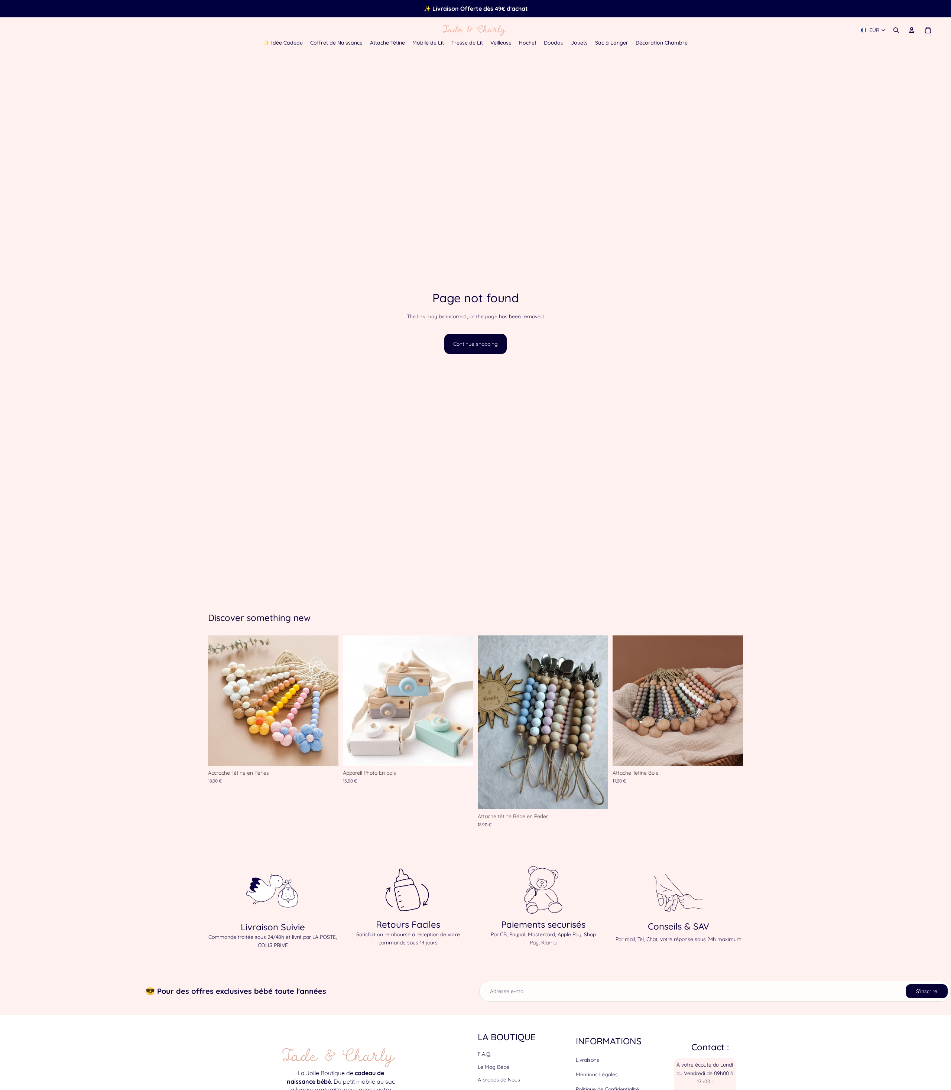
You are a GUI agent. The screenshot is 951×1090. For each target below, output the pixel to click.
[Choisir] (327, 754)
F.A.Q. (484, 1054)
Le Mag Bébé (493, 1067)
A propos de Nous (499, 1079)
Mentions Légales (597, 1074)
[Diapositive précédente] (219, 701)
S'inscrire (926, 991)
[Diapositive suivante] (327, 701)
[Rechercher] (896, 30)
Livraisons (587, 1060)
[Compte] (911, 30)
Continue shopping (475, 344)
